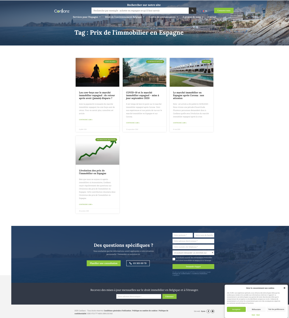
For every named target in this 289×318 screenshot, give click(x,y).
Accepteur (236, 309)
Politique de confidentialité (181, 273)
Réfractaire (256, 309)
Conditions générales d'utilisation (117, 310)
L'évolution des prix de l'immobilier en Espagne (92, 172)
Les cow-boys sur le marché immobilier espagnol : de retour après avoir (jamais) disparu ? (97, 95)
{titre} (253, 315)
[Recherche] (192, 10)
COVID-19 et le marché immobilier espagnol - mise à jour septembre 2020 (142, 95)
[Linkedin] (212, 311)
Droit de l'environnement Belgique (123, 16)
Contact (212, 16)
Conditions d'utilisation (199, 273)
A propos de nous (192, 16)
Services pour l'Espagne (85, 16)
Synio (203, 311)
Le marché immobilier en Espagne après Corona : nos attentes (188, 95)
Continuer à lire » (86, 119)
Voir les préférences (276, 309)
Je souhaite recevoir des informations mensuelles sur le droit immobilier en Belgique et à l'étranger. (194, 258)
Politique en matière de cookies (144, 310)
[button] (284, 288)
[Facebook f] (208, 311)
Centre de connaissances (162, 16)
